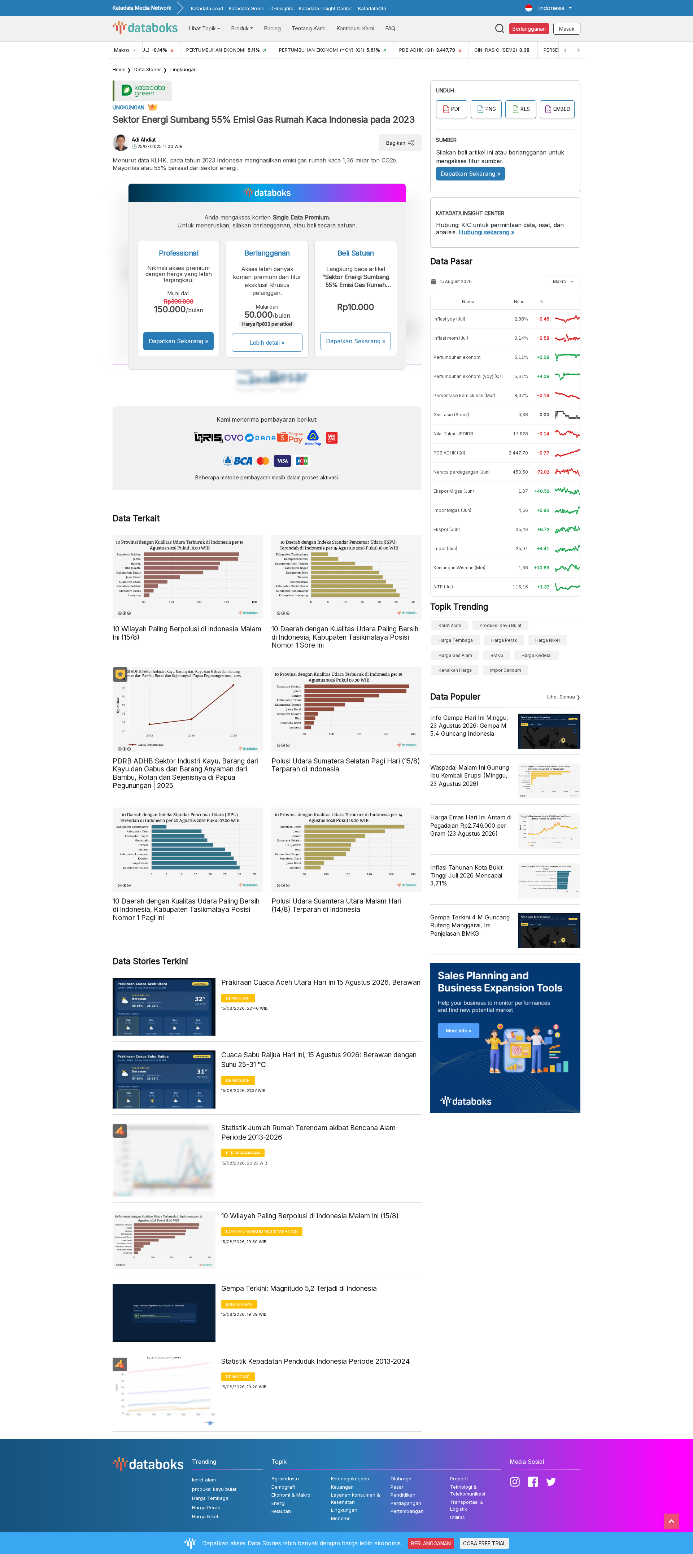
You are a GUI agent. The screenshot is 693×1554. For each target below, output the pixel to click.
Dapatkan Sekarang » (178, 341)
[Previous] (565, 50)
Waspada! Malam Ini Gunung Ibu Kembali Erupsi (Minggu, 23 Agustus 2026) (469, 775)
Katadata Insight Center (325, 8)
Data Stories (148, 69)
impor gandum (505, 670)
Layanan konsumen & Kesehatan (262, 1231)
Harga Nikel (547, 640)
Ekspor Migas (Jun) (453, 491)
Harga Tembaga (456, 640)
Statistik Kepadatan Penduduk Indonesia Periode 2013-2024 (315, 1361)
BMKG (497, 655)
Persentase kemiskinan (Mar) (464, 395)
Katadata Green (247, 8)
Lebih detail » (267, 342)
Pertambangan (243, 1152)
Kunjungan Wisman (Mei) (459, 567)
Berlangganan (529, 29)
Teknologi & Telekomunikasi (467, 1490)
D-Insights (281, 8)
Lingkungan (183, 69)
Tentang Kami (309, 28)
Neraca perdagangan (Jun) (461, 472)
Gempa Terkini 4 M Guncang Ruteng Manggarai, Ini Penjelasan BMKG (470, 925)
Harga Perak (504, 640)
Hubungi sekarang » (486, 232)
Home (119, 69)
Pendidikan (403, 1495)
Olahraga (401, 1478)
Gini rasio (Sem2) (451, 414)
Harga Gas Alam (455, 655)
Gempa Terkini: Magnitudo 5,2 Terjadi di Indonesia (299, 1288)
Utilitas (457, 1517)
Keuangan (342, 1487)
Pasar (397, 1487)
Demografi (238, 998)
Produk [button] (240, 28)
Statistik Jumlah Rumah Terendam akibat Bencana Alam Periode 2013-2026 (308, 1133)
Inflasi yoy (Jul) (449, 319)
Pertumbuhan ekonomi (457, 357)
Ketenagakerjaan (350, 1478)
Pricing (272, 28)
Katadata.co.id (207, 8)
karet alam (450, 625)
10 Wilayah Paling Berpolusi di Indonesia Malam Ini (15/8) (310, 1216)
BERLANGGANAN (431, 1543)
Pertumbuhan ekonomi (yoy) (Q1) (468, 376)
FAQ (390, 28)
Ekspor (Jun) (446, 529)
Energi (278, 1503)
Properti (459, 1478)
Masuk (567, 29)
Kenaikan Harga (455, 670)
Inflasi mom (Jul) (450, 338)
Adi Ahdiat (144, 139)
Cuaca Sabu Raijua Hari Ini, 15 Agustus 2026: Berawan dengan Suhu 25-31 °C (319, 1060)
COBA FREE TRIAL (484, 1543)
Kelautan (281, 1511)
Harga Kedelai (537, 655)
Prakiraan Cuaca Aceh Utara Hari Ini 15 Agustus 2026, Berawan (320, 982)
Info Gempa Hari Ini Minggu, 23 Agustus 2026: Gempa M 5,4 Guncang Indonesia (469, 725)
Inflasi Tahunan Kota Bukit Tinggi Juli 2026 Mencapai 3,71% (466, 875)
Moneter (340, 1518)
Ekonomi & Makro (290, 1495)
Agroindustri (285, 1478)
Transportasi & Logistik (466, 1505)
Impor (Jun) (445, 548)
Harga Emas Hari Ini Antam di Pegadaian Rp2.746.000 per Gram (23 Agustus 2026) (470, 825)
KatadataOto (372, 8)
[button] (548, 8)
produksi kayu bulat (501, 625)
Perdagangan (406, 1503)
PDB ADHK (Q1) (449, 453)
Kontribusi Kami (355, 28)
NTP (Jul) (443, 586)
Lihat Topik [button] (202, 28)
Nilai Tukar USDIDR (453, 433)
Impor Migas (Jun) (452, 510)
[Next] (578, 50)
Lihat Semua (561, 697)
